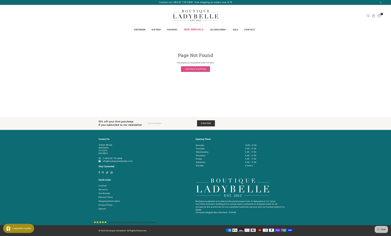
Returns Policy (106, 197)
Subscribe (206, 123)
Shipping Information (109, 201)
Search (102, 208)
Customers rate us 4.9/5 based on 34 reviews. (132, 222)
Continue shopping (195, 69)
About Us (103, 189)
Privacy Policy (105, 204)
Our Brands (104, 193)
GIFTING (156, 29)
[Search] (368, 15)
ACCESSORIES (218, 29)
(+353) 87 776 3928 (112, 158)
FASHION (172, 29)
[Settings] (373, 15)
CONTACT (249, 29)
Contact (103, 185)
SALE (235, 29)
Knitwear (139, 29)
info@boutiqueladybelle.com (117, 161)
